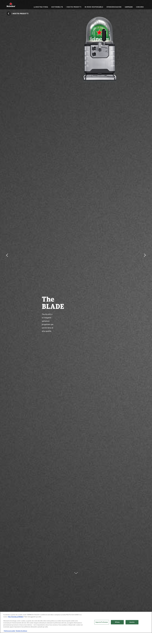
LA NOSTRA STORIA (41, 7)
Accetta (132, 622)
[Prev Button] (7, 316)
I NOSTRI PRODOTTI (73, 7)
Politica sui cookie (9, 631)
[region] (76, 622)
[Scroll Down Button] (76, 572)
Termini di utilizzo (21, 631)
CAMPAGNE (129, 7)
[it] (11, 4)
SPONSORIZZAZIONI (114, 7)
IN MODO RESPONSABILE (94, 7)
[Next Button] (144, 316)
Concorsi (140, 7)
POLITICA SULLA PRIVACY (15, 617)
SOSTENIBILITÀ (57, 7)
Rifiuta (117, 622)
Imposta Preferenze (101, 622)
